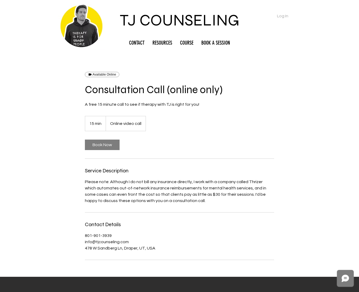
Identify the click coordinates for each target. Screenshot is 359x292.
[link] (102, 145)
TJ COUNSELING (179, 20)
